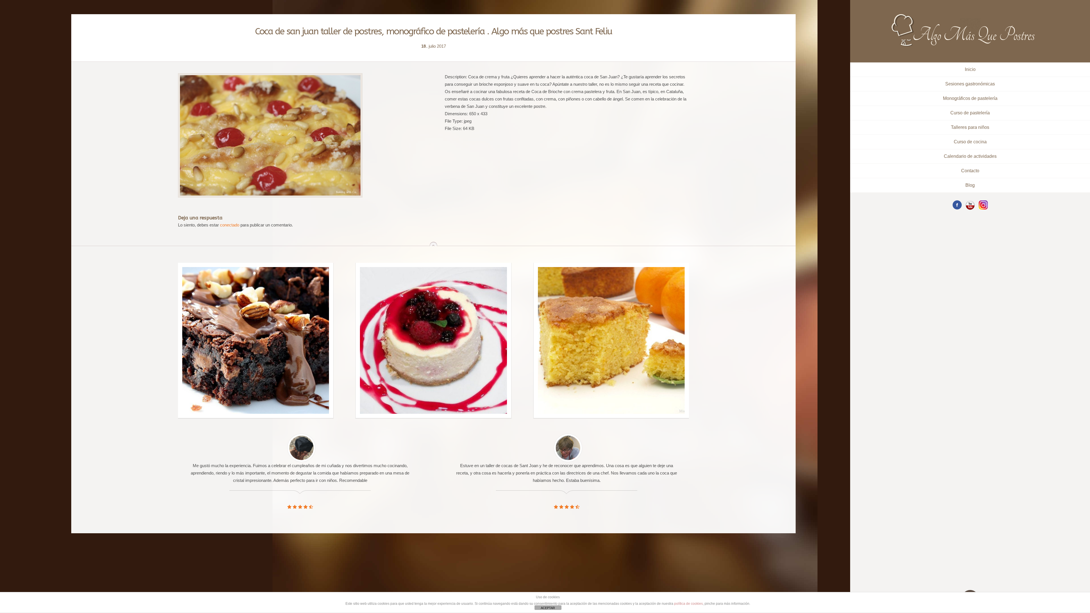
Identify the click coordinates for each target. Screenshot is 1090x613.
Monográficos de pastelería (970, 98)
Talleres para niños (970, 127)
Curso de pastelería (970, 112)
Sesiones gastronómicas (970, 83)
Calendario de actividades (970, 156)
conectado (229, 224)
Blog (970, 185)
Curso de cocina (970, 141)
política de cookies (688, 604)
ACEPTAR (548, 608)
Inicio (970, 69)
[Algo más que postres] (963, 16)
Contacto (970, 170)
